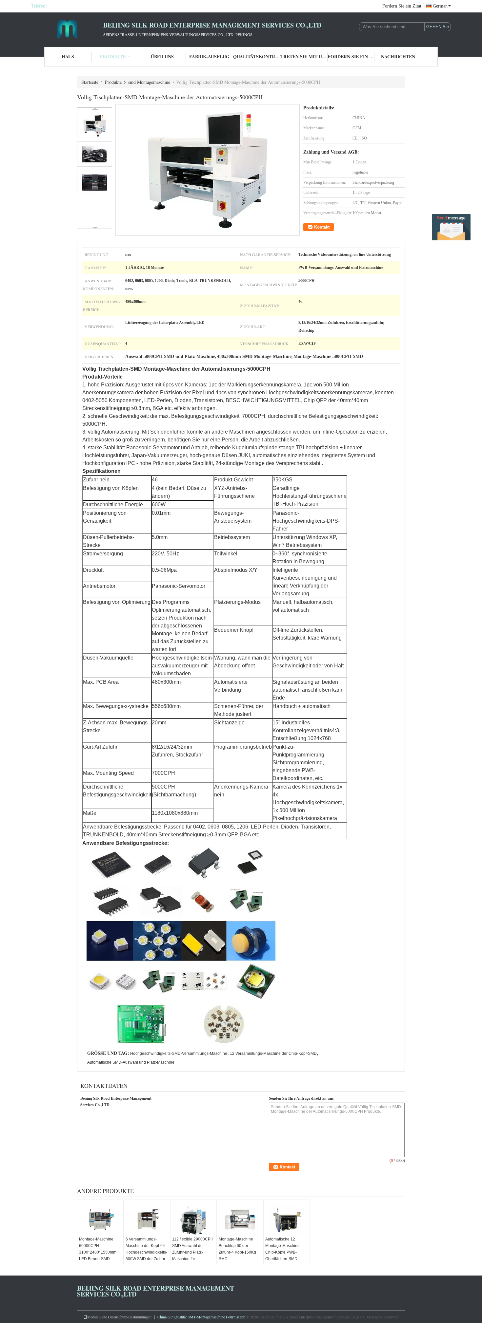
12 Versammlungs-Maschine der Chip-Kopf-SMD (273, 1053)
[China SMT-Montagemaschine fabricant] (67, 29)
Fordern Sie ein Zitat (401, 6)
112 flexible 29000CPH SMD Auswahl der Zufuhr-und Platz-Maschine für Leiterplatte (192, 1252)
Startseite (89, 82)
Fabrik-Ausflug (209, 56)
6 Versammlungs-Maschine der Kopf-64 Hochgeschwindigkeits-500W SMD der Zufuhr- (146, 1249)
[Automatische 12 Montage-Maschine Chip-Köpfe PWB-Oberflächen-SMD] (287, 1219)
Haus (68, 56)
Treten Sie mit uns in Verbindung (304, 56)
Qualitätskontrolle (256, 56)
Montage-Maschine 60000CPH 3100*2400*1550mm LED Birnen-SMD (97, 1249)
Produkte (113, 56)
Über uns (162, 56)
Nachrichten (398, 56)
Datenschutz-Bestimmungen (129, 1316)
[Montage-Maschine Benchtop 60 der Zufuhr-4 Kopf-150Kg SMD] (240, 1219)
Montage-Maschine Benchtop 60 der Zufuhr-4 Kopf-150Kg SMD (237, 1249)
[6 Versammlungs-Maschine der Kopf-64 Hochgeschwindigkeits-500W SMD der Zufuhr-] (147, 1219)
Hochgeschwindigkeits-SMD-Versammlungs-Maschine (178, 1053)
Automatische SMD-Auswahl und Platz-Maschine (130, 1062)
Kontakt (322, 227)
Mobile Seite (97, 1316)
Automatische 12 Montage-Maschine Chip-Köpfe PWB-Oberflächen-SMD (282, 1249)
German (440, 6)
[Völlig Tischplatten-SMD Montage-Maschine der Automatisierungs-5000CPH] (207, 170)
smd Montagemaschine (149, 82)
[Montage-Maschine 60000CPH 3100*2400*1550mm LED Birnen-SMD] (100, 1219)
